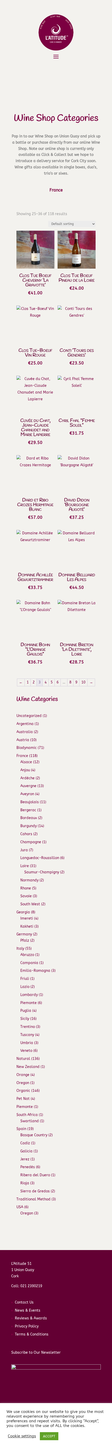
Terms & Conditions (31, 1334)
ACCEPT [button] (49, 1436)
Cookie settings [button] (22, 1436)
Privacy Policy (27, 1326)
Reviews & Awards (31, 1318)
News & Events (27, 1310)
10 (83, 682)
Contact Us (24, 1302)
